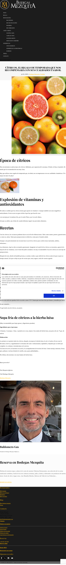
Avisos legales (3, 529)
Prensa (1, 505)
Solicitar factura (3, 527)
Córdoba (42, 74)
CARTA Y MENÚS (7, 30)
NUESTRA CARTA (10, 33)
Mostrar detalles (56, 290)
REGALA (5, 15)
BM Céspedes (3, 491)
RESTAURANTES (7, 17)
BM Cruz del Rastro (4, 492)
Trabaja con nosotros (5, 524)
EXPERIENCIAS (6, 43)
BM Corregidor (3, 496)
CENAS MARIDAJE (10, 45)
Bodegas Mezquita (34, 74)
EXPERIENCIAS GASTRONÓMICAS (14, 48)
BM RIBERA (9, 25)
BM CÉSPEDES (9, 20)
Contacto (5, 56)
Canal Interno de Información (7, 535)
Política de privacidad (5, 531)
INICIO (4, 12)
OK (54, 295)
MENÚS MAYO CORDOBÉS (12, 40)
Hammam (8, 51)
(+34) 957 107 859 (4, 541)
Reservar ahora (6, 482)
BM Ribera (2, 494)
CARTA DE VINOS (10, 35)
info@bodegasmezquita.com (6, 519)
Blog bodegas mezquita (5, 503)
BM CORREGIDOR (10, 28)
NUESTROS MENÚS (10, 38)
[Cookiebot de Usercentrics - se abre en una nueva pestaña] (57, 268)
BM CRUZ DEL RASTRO (11, 23)
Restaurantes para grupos (6, 550)
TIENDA (5, 53)
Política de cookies (4, 533)
